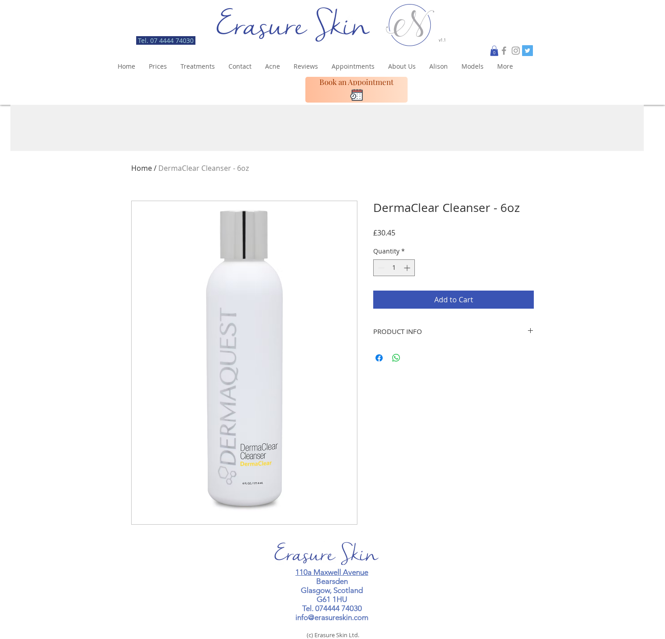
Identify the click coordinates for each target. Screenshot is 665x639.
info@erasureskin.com (331, 617)
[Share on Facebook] (379, 357)
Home (141, 168)
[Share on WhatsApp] (396, 357)
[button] (494, 51)
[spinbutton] (394, 268)
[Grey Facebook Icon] (504, 50)
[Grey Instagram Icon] (515, 50)
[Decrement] (380, 268)
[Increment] (407, 268)
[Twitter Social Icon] (527, 50)
